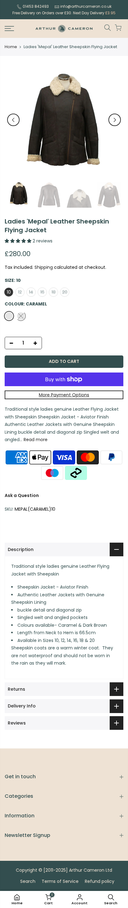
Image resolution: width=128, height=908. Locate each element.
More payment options (64, 395)
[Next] (114, 120)
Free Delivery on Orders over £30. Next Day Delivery (64, 13)
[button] (19, 241)
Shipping (43, 267)
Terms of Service (60, 881)
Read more (35, 439)
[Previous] (13, 120)
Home (11, 47)
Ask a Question (22, 495)
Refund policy (99, 881)
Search (27, 881)
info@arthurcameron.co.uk (86, 6)
